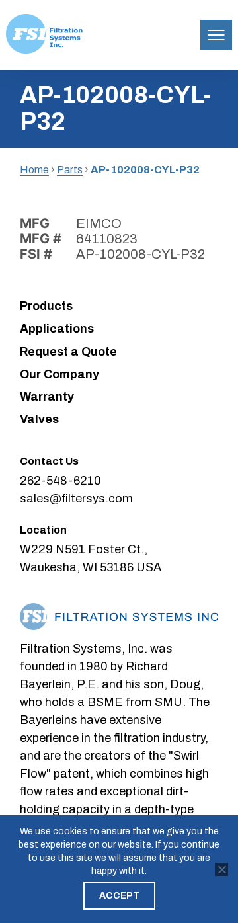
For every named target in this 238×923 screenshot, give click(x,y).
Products (46, 306)
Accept (119, 896)
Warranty (47, 396)
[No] (221, 869)
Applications (57, 328)
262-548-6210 (60, 480)
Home (34, 169)
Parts (70, 169)
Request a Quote (68, 351)
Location (43, 530)
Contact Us (49, 461)
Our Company (59, 374)
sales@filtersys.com (76, 498)
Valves (39, 419)
